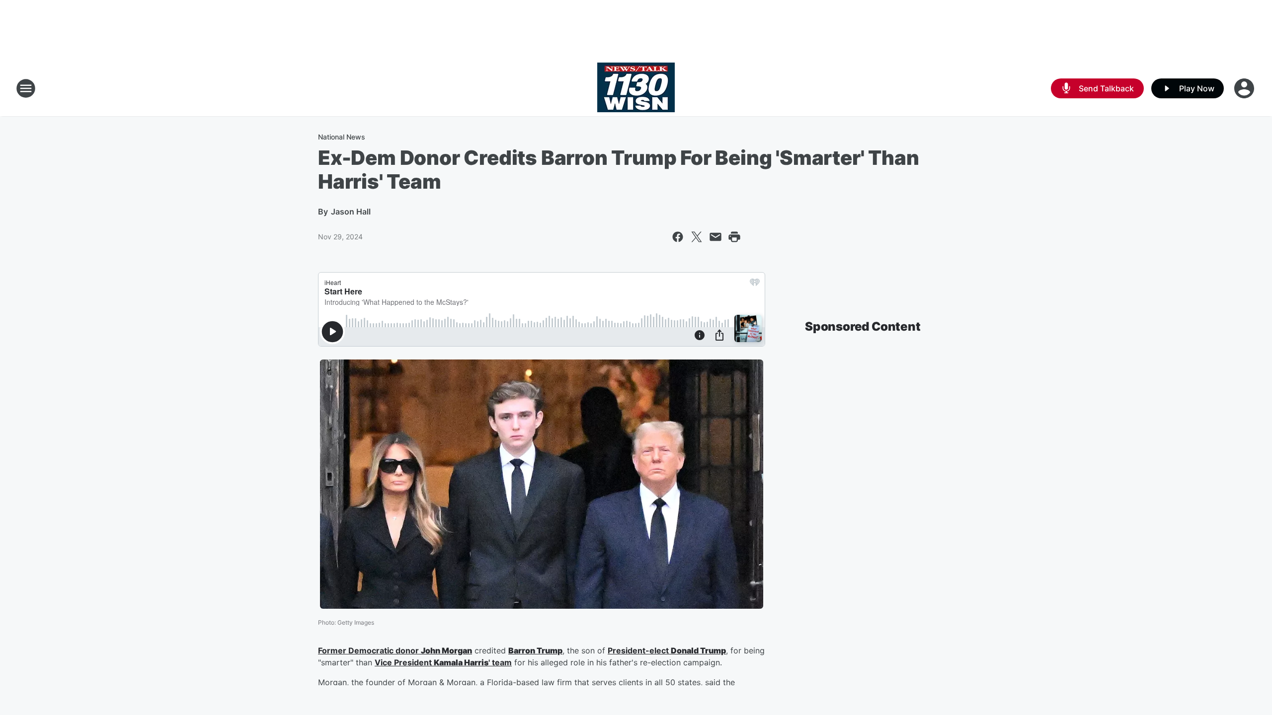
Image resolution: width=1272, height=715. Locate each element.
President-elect (639, 650)
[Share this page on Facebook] (678, 237)
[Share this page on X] (697, 237)
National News (341, 137)
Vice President (404, 662)
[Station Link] (636, 88)
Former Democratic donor (369, 650)
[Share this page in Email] (715, 237)
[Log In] (1245, 88)
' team (500, 662)
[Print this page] (734, 237)
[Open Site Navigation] (26, 88)
